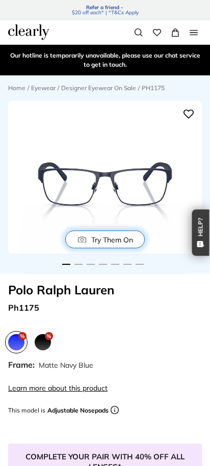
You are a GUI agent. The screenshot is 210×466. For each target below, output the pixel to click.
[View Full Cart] (175, 32)
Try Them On (112, 239)
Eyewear (43, 88)
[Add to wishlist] (188, 114)
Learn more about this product (58, 388)
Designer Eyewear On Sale (98, 88)
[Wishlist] (157, 32)
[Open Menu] (194, 32)
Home (16, 88)
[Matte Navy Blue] (16, 342)
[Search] (138, 32)
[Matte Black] (43, 342)
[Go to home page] (28, 32)
